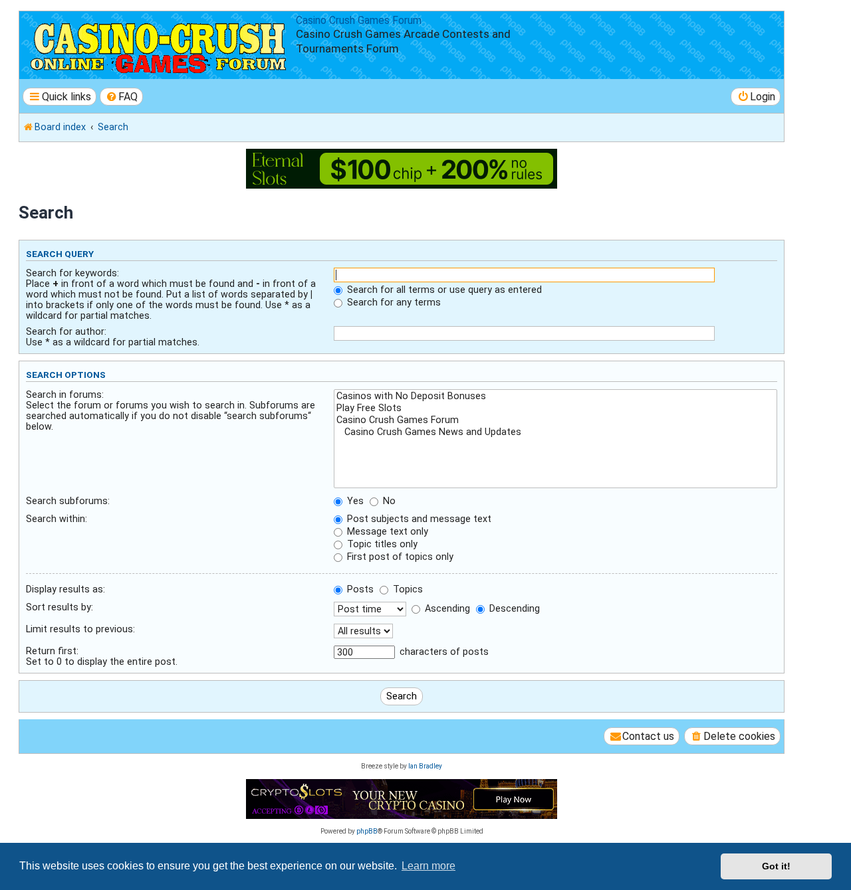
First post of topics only (398, 556)
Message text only (386, 531)
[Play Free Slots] (555, 408)
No (388, 500)
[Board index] (159, 45)
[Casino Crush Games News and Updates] (555, 432)
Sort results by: (59, 607)
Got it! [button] (776, 866)
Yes (354, 500)
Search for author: (66, 331)
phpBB (367, 831)
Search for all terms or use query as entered (443, 289)
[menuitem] (122, 97)
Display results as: (65, 589)
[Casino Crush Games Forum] (555, 420)
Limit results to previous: (80, 629)
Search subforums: (68, 500)
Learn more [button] (428, 865)
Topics (406, 589)
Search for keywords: (72, 273)
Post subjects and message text (417, 518)
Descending (513, 608)
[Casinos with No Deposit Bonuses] (555, 396)
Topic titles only (381, 544)
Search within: (56, 518)
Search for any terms (392, 302)
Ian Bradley (425, 766)
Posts (359, 589)
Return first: (52, 651)
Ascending (446, 608)
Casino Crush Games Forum (359, 21)
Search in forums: (65, 394)
